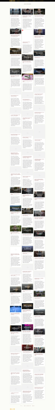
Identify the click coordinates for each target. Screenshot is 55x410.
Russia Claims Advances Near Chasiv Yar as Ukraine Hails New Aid (27, 62)
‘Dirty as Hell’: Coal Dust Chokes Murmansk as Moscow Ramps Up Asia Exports (15, 314)
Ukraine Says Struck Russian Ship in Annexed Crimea (39, 57)
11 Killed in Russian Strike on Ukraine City (15, 393)
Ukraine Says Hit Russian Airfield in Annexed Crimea (27, 253)
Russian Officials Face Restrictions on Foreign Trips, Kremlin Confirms (27, 118)
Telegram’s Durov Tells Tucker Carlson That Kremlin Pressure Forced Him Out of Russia (27, 392)
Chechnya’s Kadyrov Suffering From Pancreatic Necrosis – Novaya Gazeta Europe (27, 16)
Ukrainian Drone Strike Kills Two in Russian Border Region (39, 112)
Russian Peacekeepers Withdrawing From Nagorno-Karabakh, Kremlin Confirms (27, 371)
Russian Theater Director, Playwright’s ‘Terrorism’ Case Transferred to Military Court (15, 153)
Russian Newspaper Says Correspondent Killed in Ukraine (27, 99)
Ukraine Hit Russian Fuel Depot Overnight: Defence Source (39, 94)
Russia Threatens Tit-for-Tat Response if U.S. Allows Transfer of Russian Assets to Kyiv (39, 37)
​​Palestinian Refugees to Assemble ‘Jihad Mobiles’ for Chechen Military (39, 237)
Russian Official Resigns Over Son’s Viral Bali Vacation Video (15, 134)
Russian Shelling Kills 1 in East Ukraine (15, 293)
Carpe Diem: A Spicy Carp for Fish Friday (27, 81)
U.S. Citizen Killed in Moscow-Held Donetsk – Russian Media (15, 115)
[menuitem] (18, 0)
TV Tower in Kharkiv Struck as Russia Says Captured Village (15, 16)
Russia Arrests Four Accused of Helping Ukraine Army (39, 336)
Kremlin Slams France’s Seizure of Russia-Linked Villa (27, 215)
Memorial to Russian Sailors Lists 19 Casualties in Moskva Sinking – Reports (39, 199)
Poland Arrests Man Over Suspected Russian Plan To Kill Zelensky (27, 196)
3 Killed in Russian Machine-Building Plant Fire (26, 42)
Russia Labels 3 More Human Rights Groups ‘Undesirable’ (27, 331)
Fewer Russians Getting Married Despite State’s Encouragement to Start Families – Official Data (39, 218)
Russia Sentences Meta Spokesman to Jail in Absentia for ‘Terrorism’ (39, 16)
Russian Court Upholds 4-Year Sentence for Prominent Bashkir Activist (15, 254)
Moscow (23, 82)
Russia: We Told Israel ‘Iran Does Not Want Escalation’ (27, 137)
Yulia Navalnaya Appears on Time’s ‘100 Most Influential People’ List (27, 352)
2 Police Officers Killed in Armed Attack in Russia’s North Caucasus (15, 55)
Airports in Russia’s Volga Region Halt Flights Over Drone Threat (39, 374)
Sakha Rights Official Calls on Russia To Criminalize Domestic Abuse (39, 355)
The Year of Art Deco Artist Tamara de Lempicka (38, 140)
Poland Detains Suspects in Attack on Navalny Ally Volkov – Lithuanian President (39, 160)
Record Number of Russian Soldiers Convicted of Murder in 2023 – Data (15, 333)
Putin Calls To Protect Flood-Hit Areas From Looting (39, 316)
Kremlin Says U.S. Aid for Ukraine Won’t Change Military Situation (27, 234)
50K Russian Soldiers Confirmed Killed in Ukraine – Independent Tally (15, 373)
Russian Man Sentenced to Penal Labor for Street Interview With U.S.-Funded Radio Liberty (15, 36)
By (13, 17)
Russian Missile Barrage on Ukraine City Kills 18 (38, 298)
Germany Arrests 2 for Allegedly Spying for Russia (39, 278)
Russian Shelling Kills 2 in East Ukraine (27, 291)
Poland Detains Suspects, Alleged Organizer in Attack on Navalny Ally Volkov (15, 174)
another (11, 17)
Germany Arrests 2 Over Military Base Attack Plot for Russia (27, 271)
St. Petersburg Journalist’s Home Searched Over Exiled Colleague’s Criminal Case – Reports (27, 157)
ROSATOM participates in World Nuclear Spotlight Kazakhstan (39, 388)
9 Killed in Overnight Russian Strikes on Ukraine (26, 176)
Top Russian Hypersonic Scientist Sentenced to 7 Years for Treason (39, 258)
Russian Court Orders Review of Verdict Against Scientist (15, 353)
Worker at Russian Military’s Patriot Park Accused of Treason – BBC (15, 233)
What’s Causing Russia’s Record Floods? (15, 194)
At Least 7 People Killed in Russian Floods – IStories (15, 275)
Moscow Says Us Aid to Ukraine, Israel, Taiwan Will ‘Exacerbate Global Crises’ (15, 76)
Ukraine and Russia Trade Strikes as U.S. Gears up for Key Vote (39, 75)
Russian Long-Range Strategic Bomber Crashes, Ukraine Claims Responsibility (39, 180)
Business (35, 389)
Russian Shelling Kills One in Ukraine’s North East (14, 96)
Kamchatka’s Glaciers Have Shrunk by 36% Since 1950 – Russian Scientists (15, 213)
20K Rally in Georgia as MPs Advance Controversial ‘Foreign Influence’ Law (27, 311)
